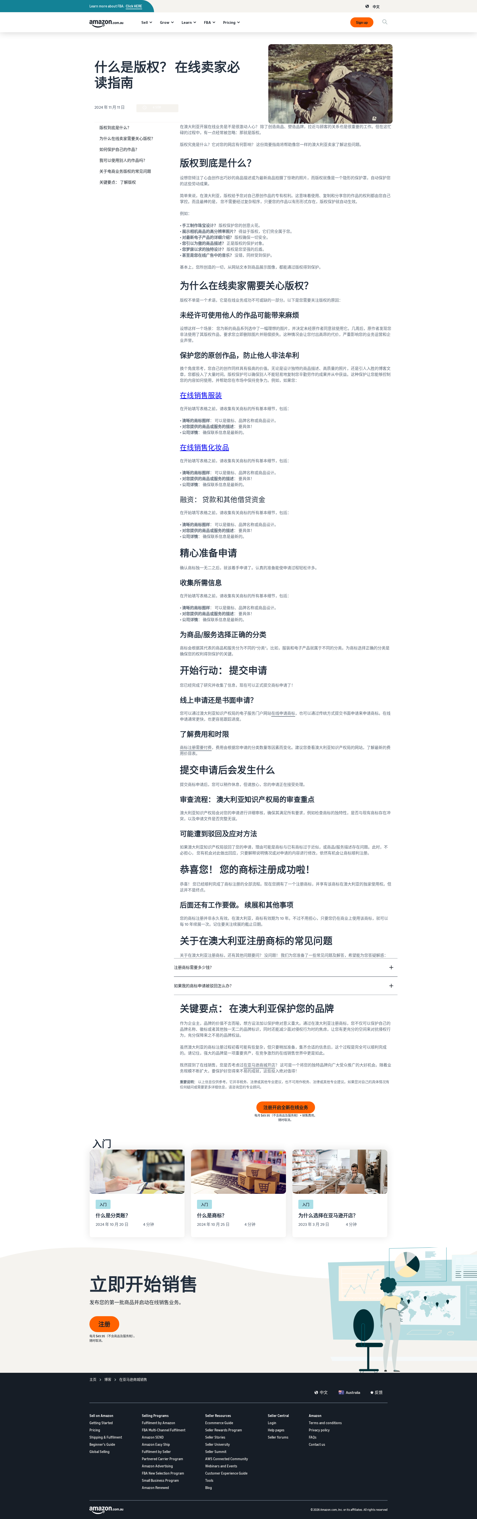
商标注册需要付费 (196, 747)
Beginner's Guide (102, 1444)
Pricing (229, 22)
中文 (376, 6)
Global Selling (99, 1451)
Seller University (217, 1444)
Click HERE (134, 6)
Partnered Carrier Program (162, 1459)
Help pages (276, 1430)
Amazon (315, 1415)
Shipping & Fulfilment (105, 1437)
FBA (207, 22)
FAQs (313, 1437)
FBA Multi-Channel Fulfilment (163, 1430)
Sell (144, 22)
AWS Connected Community (226, 1459)
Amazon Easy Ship (156, 1444)
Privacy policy (319, 1430)
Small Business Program (160, 1480)
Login (272, 1423)
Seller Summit (215, 1451)
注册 (104, 1324)
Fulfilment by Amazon (158, 1423)
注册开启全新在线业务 (285, 1107)
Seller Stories (215, 1437)
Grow (164, 22)
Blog (208, 1487)
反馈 (379, 1392)
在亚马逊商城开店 (259, 1064)
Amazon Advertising (157, 1466)
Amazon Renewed (155, 1487)
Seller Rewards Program (223, 1430)
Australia (353, 1392)
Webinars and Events (221, 1466)
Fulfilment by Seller (156, 1451)
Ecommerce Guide (219, 1423)
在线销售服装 (201, 395)
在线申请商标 (283, 713)
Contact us (317, 1444)
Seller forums (278, 1437)
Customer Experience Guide (226, 1473)
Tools (209, 1480)
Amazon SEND (153, 1437)
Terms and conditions (325, 1423)
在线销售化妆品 (204, 447)
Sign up (362, 22)
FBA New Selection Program (163, 1473)
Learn (187, 22)
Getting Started (101, 1423)
